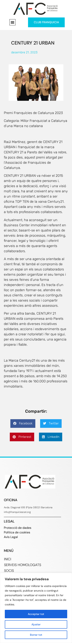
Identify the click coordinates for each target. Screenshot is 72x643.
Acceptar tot (36, 614)
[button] (12, 22)
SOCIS (9, 570)
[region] (36, 608)
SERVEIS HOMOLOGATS (22, 565)
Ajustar (36, 624)
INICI (7, 559)
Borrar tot (36, 634)
